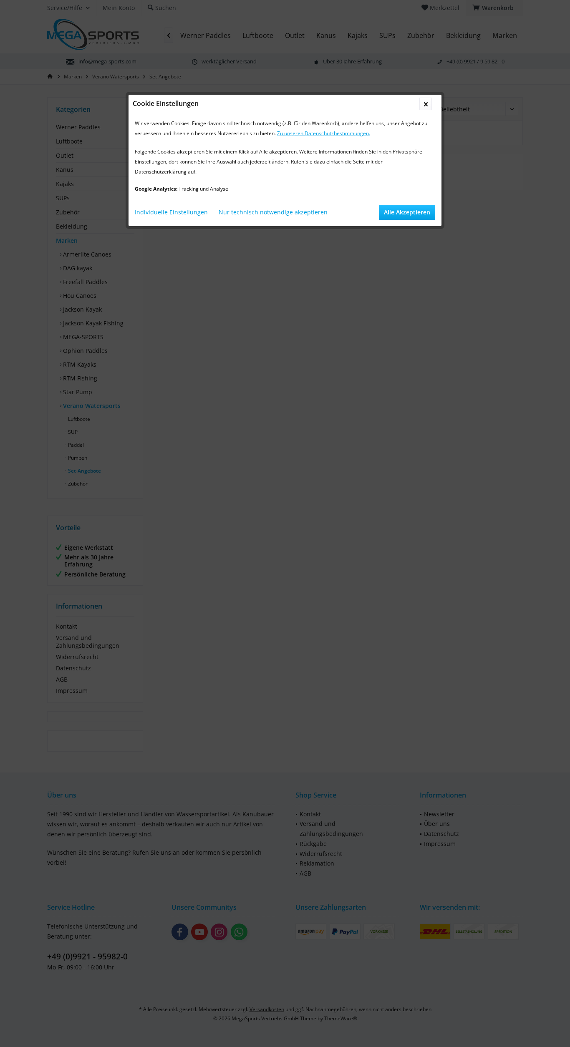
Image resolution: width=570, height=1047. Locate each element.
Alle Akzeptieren (407, 212)
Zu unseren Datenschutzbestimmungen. (323, 133)
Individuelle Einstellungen (171, 212)
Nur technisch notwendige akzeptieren (273, 212)
